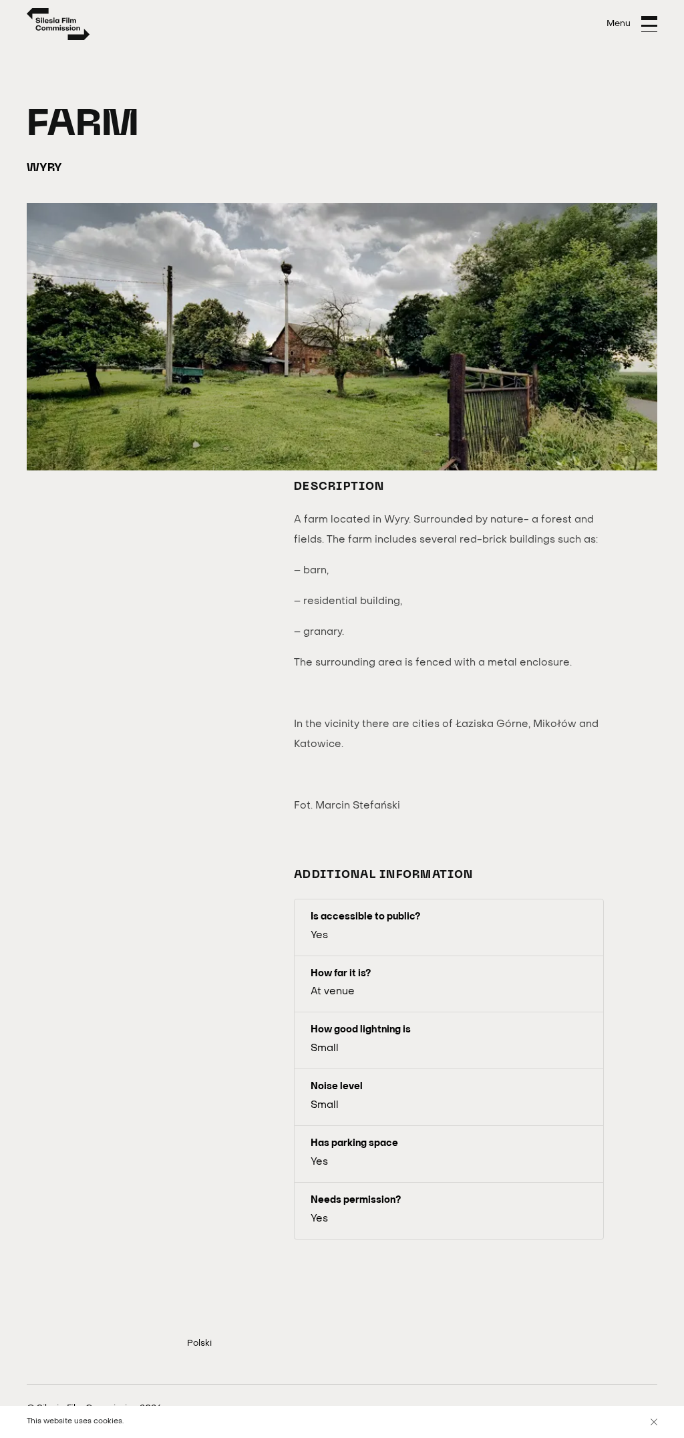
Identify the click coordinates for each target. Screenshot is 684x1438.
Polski (199, 1343)
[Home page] (58, 24)
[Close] (654, 1422)
